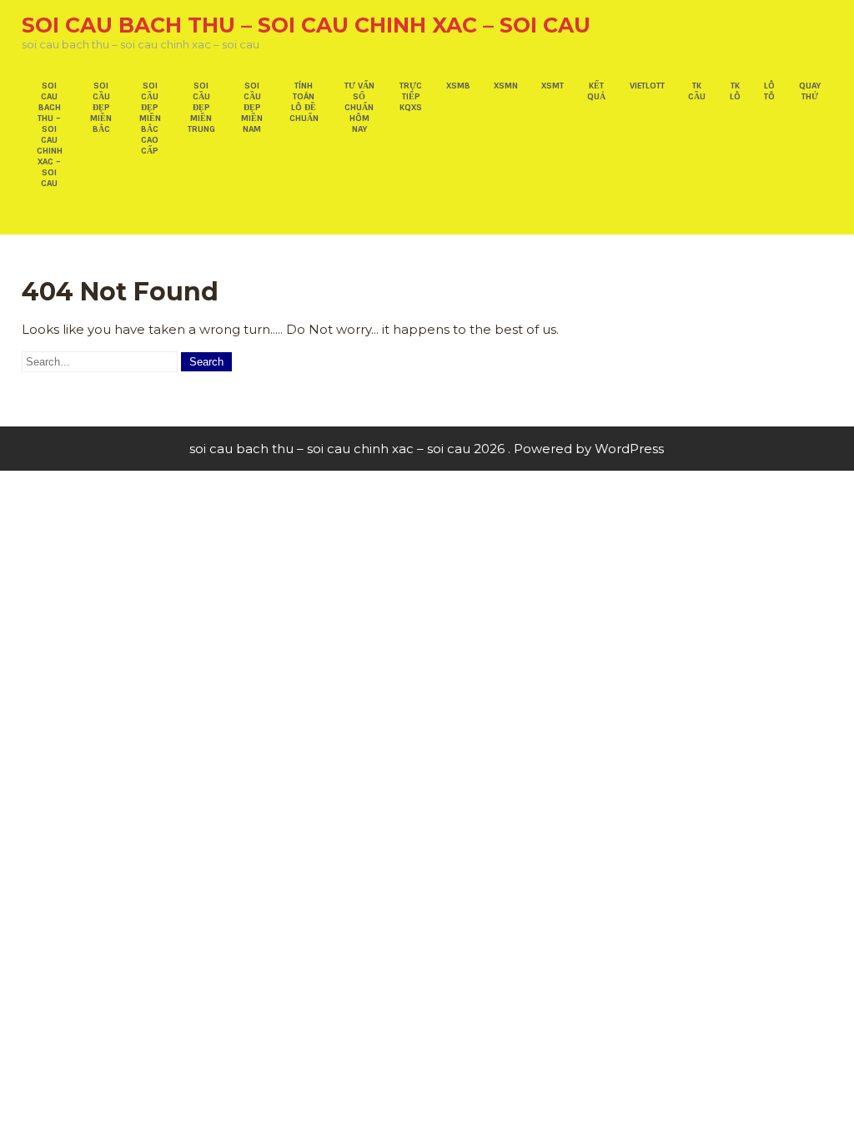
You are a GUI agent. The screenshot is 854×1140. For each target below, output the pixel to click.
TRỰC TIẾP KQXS (410, 96)
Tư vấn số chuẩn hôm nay (359, 107)
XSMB (458, 85)
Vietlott (647, 85)
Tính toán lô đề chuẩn (304, 102)
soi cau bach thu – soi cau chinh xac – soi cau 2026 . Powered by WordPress (426, 449)
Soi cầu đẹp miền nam (252, 107)
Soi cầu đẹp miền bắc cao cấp (150, 118)
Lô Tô (769, 91)
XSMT (552, 85)
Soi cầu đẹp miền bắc (101, 107)
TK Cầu (697, 91)
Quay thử (810, 91)
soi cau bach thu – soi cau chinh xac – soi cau (306, 25)
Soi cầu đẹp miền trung (201, 107)
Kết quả (596, 91)
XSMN (506, 85)
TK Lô (735, 91)
